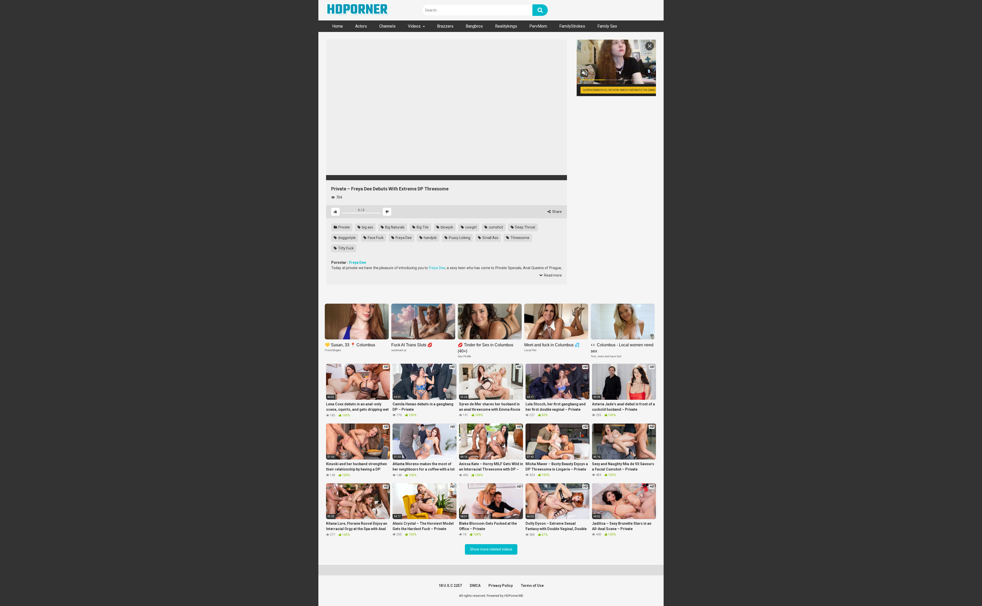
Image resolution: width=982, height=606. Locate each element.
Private (344, 227)
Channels (387, 26)
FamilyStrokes (572, 26)
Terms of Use (532, 586)
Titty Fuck (345, 248)
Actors (361, 26)
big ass (367, 227)
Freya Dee (403, 238)
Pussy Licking (459, 238)
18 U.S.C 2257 (450, 586)
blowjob (446, 227)
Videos (414, 26)
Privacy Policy (500, 586)
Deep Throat (524, 227)
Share (556, 212)
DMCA (475, 586)
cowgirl (470, 227)
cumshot (495, 227)
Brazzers (445, 26)
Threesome (519, 238)
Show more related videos (491, 549)
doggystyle (346, 238)
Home (337, 26)
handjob (430, 238)
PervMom (538, 26)
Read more (552, 275)
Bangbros (474, 26)
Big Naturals (394, 227)
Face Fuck (375, 238)
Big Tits (422, 227)
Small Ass (490, 238)
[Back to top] (965, 590)
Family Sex (607, 26)
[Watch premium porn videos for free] (358, 10)
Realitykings (506, 26)
